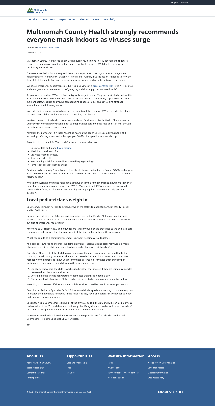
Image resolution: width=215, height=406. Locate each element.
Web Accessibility (156, 377)
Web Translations (116, 377)
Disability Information (158, 372)
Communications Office (48, 47)
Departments (67, 19)
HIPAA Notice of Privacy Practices (123, 372)
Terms (110, 362)
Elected (84, 19)
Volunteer (71, 372)
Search (107, 19)
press (102, 85)
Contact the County (36, 372)
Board (34, 367)
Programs (49, 19)
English (174, 2)
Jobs (69, 367)
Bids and (76, 362)
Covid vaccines (65, 147)
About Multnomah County (39, 362)
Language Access (156, 367)
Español (184, 2)
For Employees (33, 377)
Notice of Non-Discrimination (161, 362)
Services (34, 19)
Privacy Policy (114, 367)
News (96, 19)
